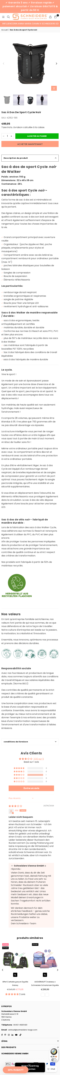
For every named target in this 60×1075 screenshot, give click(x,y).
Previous (3, 64)
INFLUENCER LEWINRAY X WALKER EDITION (24, 23)
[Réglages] (50, 17)
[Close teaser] (29, 1065)
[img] (15, 806)
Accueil (4, 30)
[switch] (53, 1059)
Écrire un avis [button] (31, 788)
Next (56, 64)
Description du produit (16, 158)
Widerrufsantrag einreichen (30, 1067)
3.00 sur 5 (38, 758)
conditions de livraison (16, 741)
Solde (5, 944)
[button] (19, 775)
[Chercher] (8, 17)
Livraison (18, 127)
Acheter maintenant (30, 144)
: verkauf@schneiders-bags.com (22, 1029)
